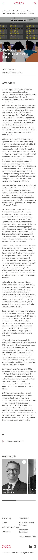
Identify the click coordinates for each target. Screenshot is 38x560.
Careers (4, 523)
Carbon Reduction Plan (27, 536)
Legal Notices (24, 518)
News (29, 11)
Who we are (20, 11)
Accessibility (6, 518)
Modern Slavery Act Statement (26, 524)
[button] (35, 3)
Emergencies (6, 532)
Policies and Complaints (23, 530)
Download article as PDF (15, 441)
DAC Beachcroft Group (10, 527)
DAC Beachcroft (8, 11)
